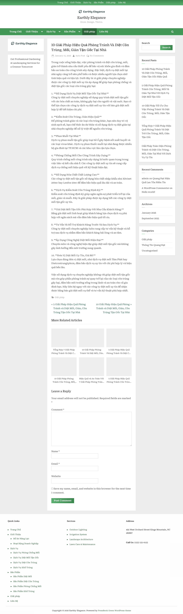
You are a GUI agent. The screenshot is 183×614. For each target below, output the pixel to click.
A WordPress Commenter (155, 188)
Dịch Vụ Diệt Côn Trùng (25, 562)
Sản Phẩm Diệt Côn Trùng (26, 581)
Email (55, 463)
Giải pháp (111, 2)
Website (56, 476)
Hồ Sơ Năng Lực (21, 539)
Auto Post (80, 56)
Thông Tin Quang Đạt (153, 245)
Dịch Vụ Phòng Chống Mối (26, 553)
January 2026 (149, 213)
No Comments (97, 56)
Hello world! (148, 192)
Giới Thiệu (75, 2)
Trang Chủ (62, 2)
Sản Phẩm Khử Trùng (23, 591)
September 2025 (150, 218)
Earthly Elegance (91, 18)
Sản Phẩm (99, 2)
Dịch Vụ (87, 2)
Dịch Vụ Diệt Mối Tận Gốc (26, 558)
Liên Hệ (122, 2)
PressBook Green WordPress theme (114, 610)
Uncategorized (150, 250)
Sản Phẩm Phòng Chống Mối (27, 586)
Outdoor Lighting (78, 530)
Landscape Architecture (81, 539)
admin (145, 178)
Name (55, 451)
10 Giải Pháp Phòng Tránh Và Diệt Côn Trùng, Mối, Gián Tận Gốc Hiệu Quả (156, 73)
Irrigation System (78, 534)
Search (146, 43)
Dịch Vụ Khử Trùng (23, 567)
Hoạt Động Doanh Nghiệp (25, 543)
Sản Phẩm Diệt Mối (22, 576)
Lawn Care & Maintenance (82, 544)
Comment (57, 409)
